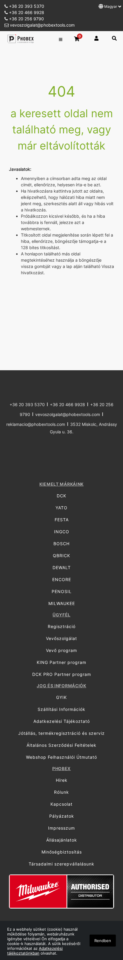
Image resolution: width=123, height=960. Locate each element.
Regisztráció (62, 626)
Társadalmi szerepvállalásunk (61, 863)
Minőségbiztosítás (61, 851)
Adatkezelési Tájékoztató (61, 721)
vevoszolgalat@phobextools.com (42, 25)
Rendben (102, 940)
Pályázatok (61, 816)
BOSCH (61, 543)
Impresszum (61, 828)
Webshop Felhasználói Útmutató (61, 757)
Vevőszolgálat (61, 638)
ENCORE (61, 579)
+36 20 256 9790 (26, 18)
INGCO (61, 531)
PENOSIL (62, 591)
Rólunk (61, 792)
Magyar (110, 6)
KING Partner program (61, 662)
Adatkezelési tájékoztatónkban (35, 951)
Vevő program (61, 650)
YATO (61, 507)
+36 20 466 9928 (26, 12)
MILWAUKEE (61, 603)
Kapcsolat (61, 804)
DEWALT (62, 567)
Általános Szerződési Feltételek (61, 745)
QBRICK (61, 555)
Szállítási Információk (61, 709)
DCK (61, 495)
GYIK (61, 697)
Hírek (61, 780)
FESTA (62, 519)
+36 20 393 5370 (26, 6)
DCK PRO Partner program (61, 674)
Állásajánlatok (61, 839)
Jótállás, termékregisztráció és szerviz (61, 733)
